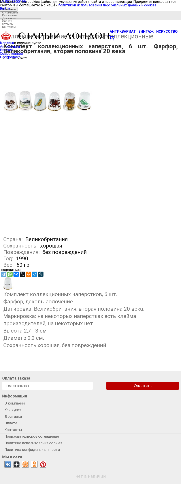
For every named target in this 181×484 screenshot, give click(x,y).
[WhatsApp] (10, 274)
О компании (10, 12)
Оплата (7, 21)
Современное (11, 53)
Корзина (7, 43)
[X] (22, 274)
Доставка (9, 18)
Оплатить (142, 386)
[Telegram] (3, 274)
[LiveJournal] (40, 274)
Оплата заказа (16, 378)
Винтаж (6, 50)
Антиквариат (11, 46)
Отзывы (7, 24)
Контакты (9, 26)
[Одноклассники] (28, 274)
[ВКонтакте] (16, 274)
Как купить (9, 15)
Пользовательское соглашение (31, 436)
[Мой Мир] (34, 274)
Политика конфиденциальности (32, 449)
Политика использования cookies (33, 443)
